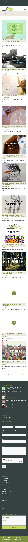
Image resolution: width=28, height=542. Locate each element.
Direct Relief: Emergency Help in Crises (13, 69)
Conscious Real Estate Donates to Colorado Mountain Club (12, 273)
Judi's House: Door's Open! (10, 95)
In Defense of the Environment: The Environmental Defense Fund (12, 40)
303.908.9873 (14, 5)
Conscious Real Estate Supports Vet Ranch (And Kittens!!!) (12, 156)
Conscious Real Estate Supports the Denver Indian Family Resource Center (13, 215)
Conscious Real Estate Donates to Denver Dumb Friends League (12, 334)
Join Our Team (5, 487)
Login (9, 3)
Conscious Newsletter (16, 3)
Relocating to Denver (6, 491)
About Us (4, 485)
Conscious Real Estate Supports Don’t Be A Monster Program (13, 245)
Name (3, 425)
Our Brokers (4, 489)
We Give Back (5, 478)
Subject (3, 439)
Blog (4, 13)
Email (3, 432)
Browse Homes (5, 493)
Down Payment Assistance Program (9, 498)
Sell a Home (4, 500)
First (3, 430)
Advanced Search (5, 510)
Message (4, 446)
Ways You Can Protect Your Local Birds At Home (16, 400)
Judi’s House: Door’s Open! (11, 396)
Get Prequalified (5, 496)
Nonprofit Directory (6, 482)
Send (4, 466)
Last (15, 430)
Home (10, 14)
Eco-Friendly (4, 480)
